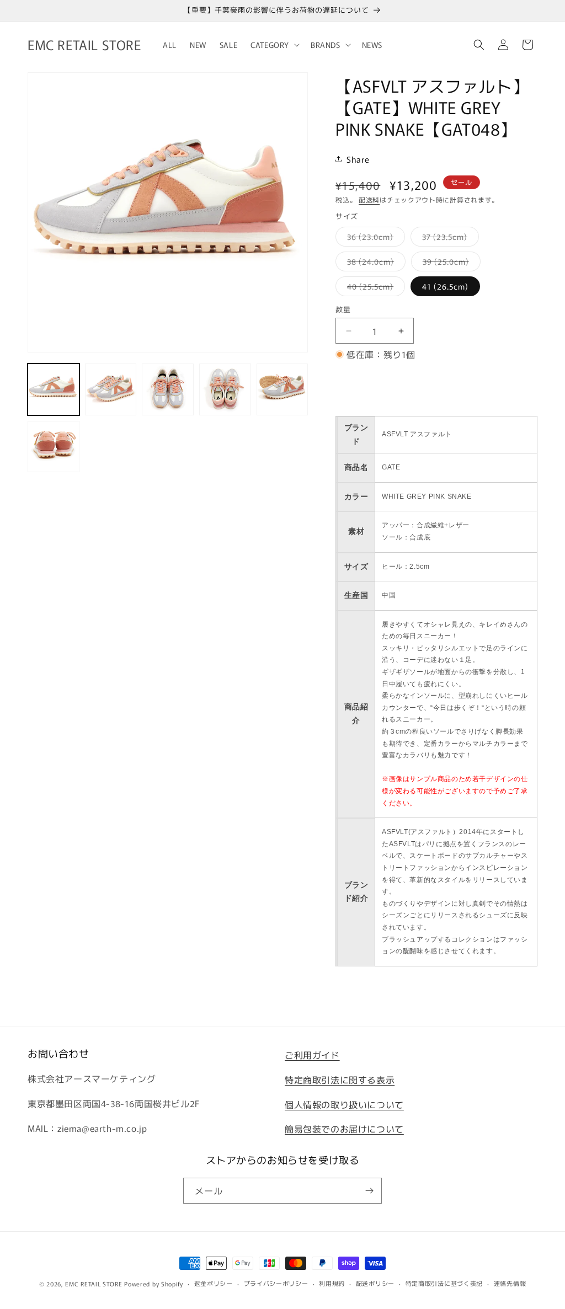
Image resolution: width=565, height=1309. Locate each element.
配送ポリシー (375, 1283)
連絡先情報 (510, 1283)
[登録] (369, 1191)
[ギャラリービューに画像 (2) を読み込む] (111, 389)
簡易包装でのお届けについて (344, 1128)
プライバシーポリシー (276, 1283)
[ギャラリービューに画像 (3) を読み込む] (168, 389)
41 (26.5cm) (445, 286)
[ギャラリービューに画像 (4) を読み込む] (225, 389)
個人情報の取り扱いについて (344, 1104)
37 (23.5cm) (448, 239)
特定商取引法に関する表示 (340, 1079)
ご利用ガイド (312, 1054)
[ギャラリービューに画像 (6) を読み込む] (53, 447)
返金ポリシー (213, 1283)
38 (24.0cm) (374, 263)
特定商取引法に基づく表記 (444, 1283)
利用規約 (332, 1283)
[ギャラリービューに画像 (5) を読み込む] (282, 389)
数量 (342, 309)
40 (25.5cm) (374, 288)
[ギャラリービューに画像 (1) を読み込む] (53, 389)
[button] (274, 44)
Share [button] (358, 159)
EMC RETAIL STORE (93, 1283)
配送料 (369, 199)
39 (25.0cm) (450, 263)
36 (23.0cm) (374, 239)
